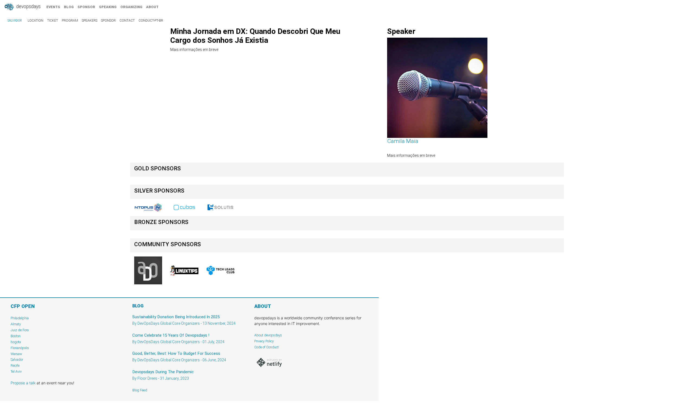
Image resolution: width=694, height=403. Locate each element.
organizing (131, 7)
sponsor (86, 7)
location (35, 20)
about (152, 7)
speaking (108, 7)
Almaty (16, 324)
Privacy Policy (264, 341)
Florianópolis (20, 348)
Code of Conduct (266, 347)
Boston (16, 336)
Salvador (15, 20)
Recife (15, 365)
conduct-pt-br (151, 20)
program (70, 20)
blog (69, 7)
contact (127, 20)
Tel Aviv (16, 371)
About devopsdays (268, 335)
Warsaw (16, 354)
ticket (52, 20)
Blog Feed (139, 390)
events (53, 7)
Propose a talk (23, 383)
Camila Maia (402, 141)
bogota (16, 342)
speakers (89, 20)
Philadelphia (20, 318)
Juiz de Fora (20, 330)
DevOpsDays (28, 6)
